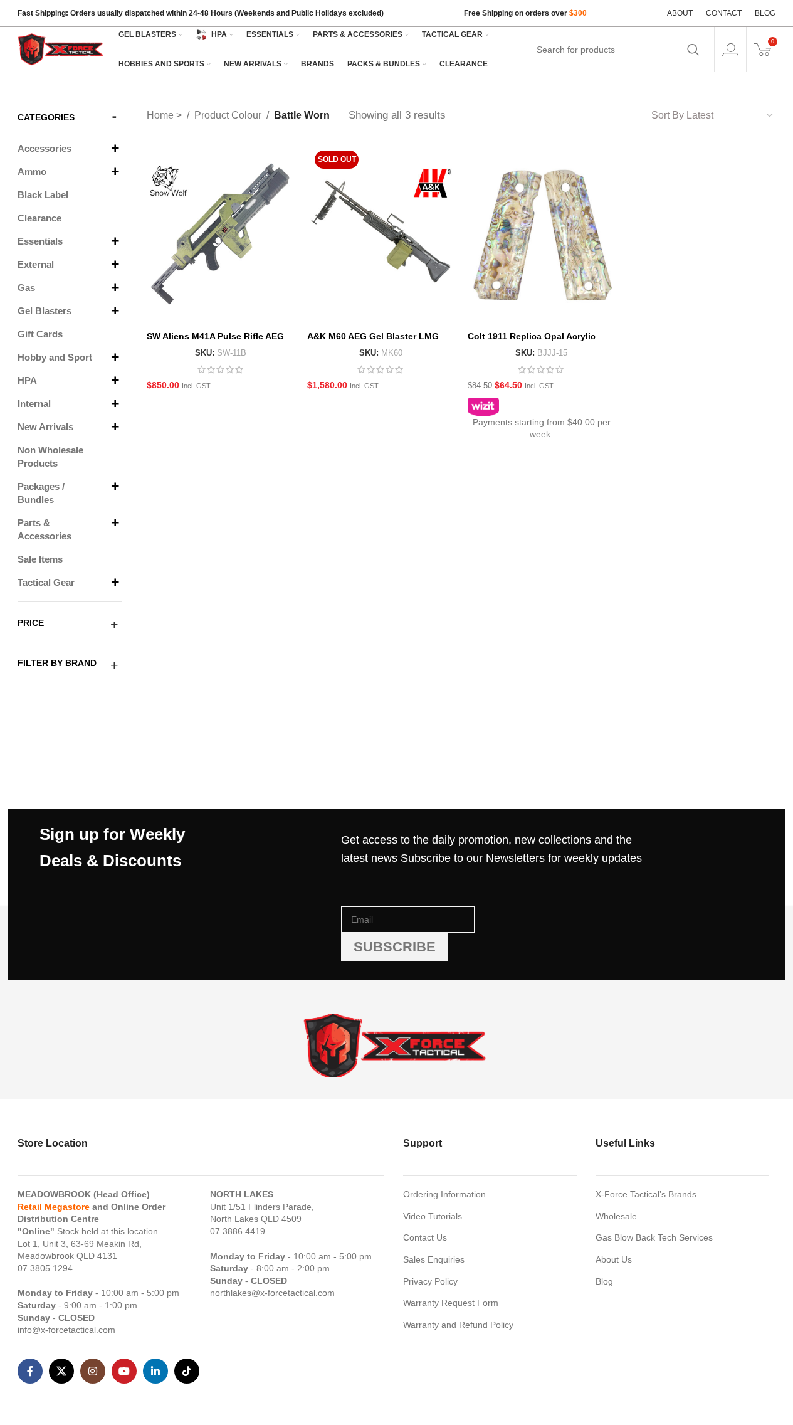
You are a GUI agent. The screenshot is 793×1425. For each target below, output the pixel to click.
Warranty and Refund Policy (458, 1325)
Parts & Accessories (44, 529)
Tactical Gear (46, 582)
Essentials (40, 241)
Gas (26, 287)
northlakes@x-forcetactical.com (272, 1293)
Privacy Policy (430, 1281)
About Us (614, 1259)
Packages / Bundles (41, 493)
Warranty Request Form (450, 1303)
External (36, 264)
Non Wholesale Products (50, 457)
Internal (34, 403)
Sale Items (40, 559)
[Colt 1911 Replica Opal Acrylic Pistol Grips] (541, 234)
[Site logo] (61, 48)
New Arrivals (45, 426)
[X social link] (61, 1371)
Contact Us (425, 1237)
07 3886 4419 (237, 1231)
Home (161, 115)
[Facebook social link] (30, 1371)
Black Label (43, 194)
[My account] (730, 49)
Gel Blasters (44, 310)
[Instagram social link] (92, 1371)
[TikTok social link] (186, 1371)
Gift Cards (40, 334)
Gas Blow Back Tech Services (654, 1237)
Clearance (39, 218)
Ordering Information (444, 1194)
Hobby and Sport (55, 357)
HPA (27, 380)
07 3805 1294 (45, 1268)
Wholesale (616, 1216)
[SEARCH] (693, 49)
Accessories (44, 148)
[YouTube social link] (124, 1371)
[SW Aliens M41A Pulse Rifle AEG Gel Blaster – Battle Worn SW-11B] (220, 234)
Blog (604, 1281)
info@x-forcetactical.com (66, 1330)
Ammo (32, 171)
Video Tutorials (432, 1216)
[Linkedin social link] (155, 1371)
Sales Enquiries (434, 1259)
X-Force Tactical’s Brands (646, 1194)
